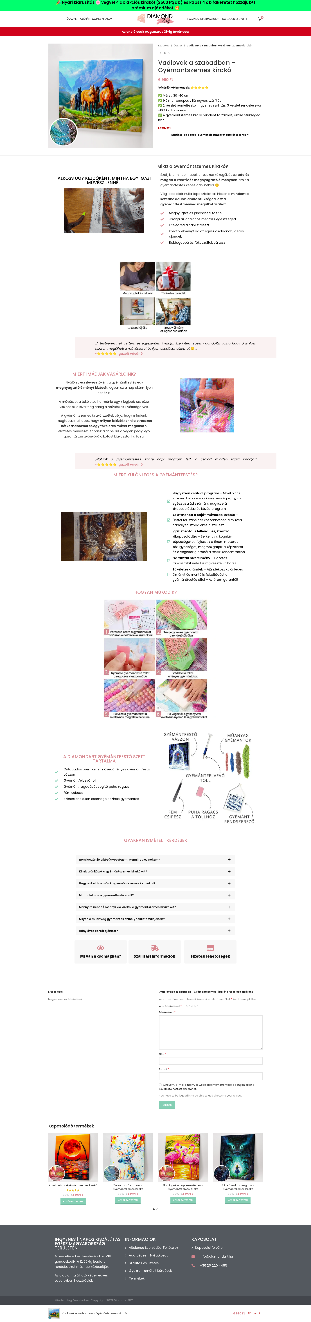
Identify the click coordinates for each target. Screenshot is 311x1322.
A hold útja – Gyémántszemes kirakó (73, 1185)
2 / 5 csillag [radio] (189, 1006)
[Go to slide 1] (154, 1209)
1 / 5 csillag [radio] (186, 1006)
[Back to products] (165, 53)
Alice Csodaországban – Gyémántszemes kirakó (238, 1187)
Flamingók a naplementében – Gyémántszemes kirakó (183, 1187)
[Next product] (169, 53)
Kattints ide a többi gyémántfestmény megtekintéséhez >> (210, 135)
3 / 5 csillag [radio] (192, 1006)
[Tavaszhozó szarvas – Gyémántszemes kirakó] (128, 1157)
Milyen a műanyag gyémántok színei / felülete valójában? (122, 919)
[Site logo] (155, 19)
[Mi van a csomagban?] (100, 948)
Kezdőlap (164, 45)
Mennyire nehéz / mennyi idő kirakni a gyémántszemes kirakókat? (127, 907)
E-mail (164, 1069)
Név (162, 1054)
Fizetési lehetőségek (210, 956)
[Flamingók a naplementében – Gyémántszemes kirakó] (183, 1157)
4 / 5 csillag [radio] (194, 1006)
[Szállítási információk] (154, 948)
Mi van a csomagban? (100, 956)
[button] (155, 859)
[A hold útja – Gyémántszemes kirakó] (73, 1157)
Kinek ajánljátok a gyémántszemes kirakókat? (113, 871)
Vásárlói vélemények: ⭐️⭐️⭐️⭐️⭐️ (183, 87)
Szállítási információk (154, 956)
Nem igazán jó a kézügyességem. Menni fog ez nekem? (119, 860)
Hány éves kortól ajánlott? (98, 931)
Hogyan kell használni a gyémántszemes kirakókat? (117, 883)
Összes (178, 45)
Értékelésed (167, 1012)
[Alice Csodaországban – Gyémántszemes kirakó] (238, 1157)
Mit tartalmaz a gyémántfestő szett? (106, 895)
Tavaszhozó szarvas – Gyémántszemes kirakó (127, 1187)
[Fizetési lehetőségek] (210, 948)
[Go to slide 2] (157, 1209)
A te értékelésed (170, 1006)
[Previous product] (160, 53)
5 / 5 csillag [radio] (197, 1006)
